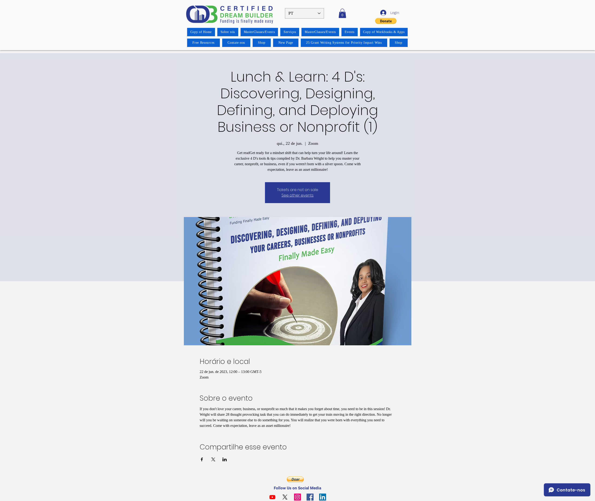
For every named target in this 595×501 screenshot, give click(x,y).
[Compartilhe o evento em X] (213, 459)
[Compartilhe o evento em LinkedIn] (224, 459)
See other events (297, 195)
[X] (284, 497)
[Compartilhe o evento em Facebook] (202, 459)
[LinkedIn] (322, 497)
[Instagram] (297, 497)
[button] (342, 13)
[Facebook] (310, 497)
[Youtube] (272, 497)
